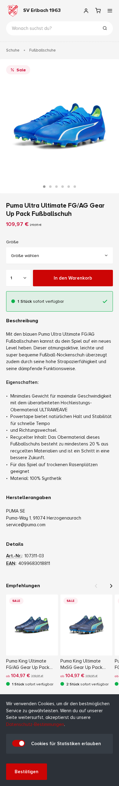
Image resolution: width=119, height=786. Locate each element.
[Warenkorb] (98, 10)
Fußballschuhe (42, 50)
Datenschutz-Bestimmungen (35, 724)
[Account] (86, 10)
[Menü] (110, 10)
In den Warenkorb (73, 277)
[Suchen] (104, 29)
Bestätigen (26, 771)
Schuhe (13, 50)
